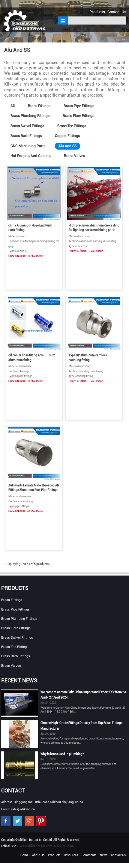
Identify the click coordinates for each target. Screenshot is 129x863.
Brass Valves (74, 156)
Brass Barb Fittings (26, 136)
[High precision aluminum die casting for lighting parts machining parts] (94, 219)
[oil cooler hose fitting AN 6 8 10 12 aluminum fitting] (33, 349)
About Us (38, 855)
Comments (89, 855)
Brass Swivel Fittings (27, 126)
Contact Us (116, 12)
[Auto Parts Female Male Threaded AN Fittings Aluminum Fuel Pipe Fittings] (33, 479)
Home (24, 855)
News (103, 855)
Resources (71, 855)
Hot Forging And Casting (30, 156)
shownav (63, 20)
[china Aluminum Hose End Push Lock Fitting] (33, 219)
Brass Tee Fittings (71, 126)
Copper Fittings (67, 136)
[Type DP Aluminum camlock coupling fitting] (94, 349)
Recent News (19, 680)
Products (97, 12)
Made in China (64, 846)
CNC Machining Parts (27, 146)
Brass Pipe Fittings (79, 106)
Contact (13, 790)
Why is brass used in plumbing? (62, 754)
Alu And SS (67, 146)
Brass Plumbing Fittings (30, 116)
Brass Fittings (39, 106)
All (12, 106)
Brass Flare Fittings (78, 116)
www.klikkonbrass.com (36, 846)
